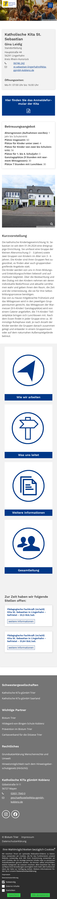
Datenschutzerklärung (26, 871)
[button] (28, 373)
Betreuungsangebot (20, 126)
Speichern (14, 894)
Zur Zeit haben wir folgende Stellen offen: (26, 598)
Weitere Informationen (28, 512)
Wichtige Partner (14, 710)
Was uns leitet (28, 455)
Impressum (6, 874)
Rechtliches (10, 746)
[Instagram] (6, 814)
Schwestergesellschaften (20, 685)
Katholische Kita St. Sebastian (23, 36)
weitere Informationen (21, 621)
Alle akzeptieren (40, 894)
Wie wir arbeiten (28, 397)
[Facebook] (15, 814)
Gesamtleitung (28, 570)
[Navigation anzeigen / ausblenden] (50, 5)
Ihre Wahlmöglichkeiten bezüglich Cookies (28, 849)
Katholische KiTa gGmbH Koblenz (26, 780)
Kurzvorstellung (14, 236)
